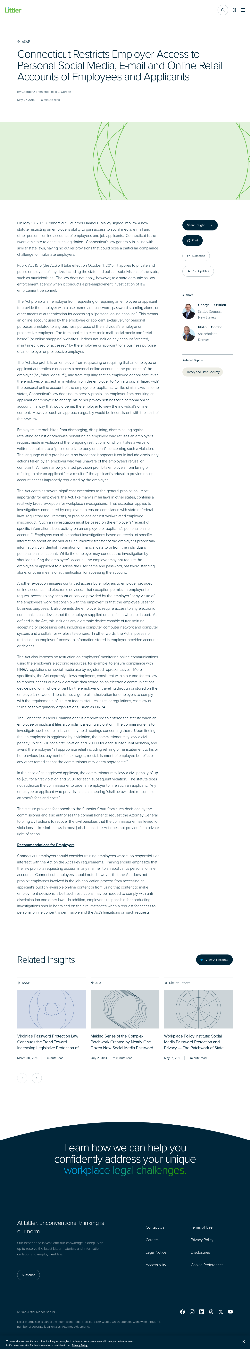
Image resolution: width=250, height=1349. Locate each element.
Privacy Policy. (80, 1345)
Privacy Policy (202, 1239)
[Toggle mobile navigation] (243, 10)
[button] (182, 1311)
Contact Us (155, 1227)
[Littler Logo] (13, 10)
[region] (125, 1342)
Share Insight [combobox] (196, 225)
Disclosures (200, 1252)
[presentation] (51, 1009)
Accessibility (156, 1265)
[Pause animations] (234, 10)
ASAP (26, 983)
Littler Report (179, 983)
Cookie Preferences (207, 1265)
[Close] (243, 1341)
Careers (152, 1239)
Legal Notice (156, 1252)
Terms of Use (201, 1227)
